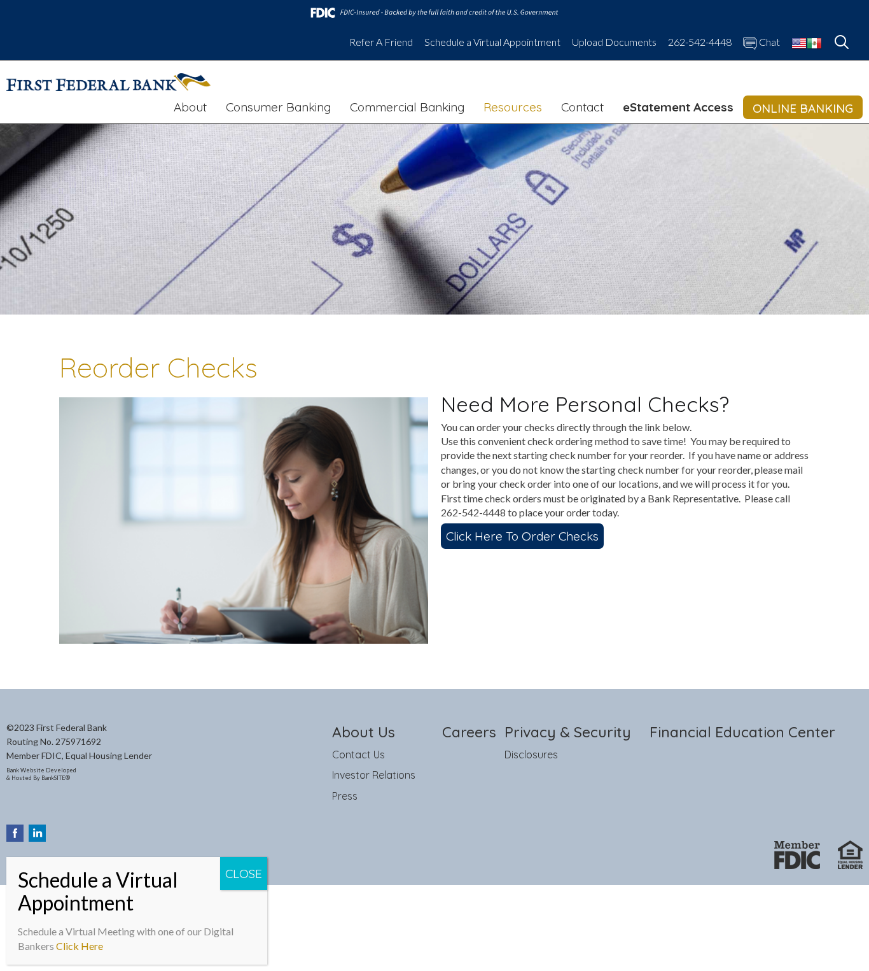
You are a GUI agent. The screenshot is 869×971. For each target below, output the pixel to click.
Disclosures (531, 754)
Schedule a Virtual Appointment (492, 42)
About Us (363, 732)
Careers (469, 732)
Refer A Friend (381, 42)
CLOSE (243, 873)
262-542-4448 (700, 42)
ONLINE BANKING (803, 108)
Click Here (79, 946)
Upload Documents (614, 42)
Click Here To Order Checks (522, 536)
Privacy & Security (567, 732)
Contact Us (358, 754)
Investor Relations (373, 775)
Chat (768, 42)
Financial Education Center (742, 732)
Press (345, 796)
